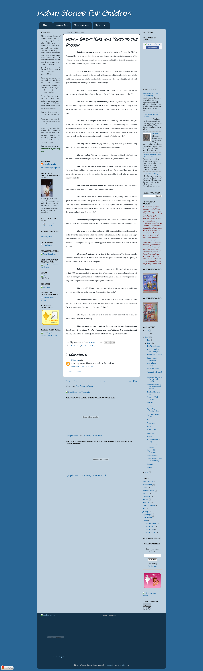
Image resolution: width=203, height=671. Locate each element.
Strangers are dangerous (152, 359)
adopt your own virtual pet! (56, 657)
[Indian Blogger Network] (152, 587)
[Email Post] (100, 342)
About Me (62, 25)
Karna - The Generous (151, 451)
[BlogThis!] (107, 342)
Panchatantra (147, 517)
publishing (87, 435)
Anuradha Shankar (50, 164)
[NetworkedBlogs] (152, 44)
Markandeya (151, 430)
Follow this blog (152, 47)
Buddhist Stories (148, 490)
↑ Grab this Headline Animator (51, 226)
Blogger (125, 665)
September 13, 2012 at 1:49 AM (82, 366)
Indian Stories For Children (84, 13)
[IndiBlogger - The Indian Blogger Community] (50, 324)
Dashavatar (146, 496)
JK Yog (93, 346)
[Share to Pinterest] (114, 342)
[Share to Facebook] (111, 342)
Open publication (72, 435)
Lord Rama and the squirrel (151, 116)
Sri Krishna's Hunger (151, 174)
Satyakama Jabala (153, 369)
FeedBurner (152, 566)
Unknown (75, 360)
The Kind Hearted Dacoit (153, 393)
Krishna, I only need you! (154, 373)
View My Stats (46, 237)
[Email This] (105, 342)
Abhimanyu (151, 423)
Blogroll (101, 25)
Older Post (131, 381)
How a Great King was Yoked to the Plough (154, 387)
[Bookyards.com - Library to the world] (48, 615)
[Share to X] (109, 342)
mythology (147, 514)
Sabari (149, 426)
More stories (97, 435)
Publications (81, 25)
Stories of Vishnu (149, 532)
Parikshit (150, 403)
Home (46, 25)
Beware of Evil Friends (152, 398)
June (149, 343)
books (145, 488)
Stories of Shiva (148, 529)
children (145, 493)
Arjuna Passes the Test (153, 415)
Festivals (145, 499)
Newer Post (72, 381)
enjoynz (108, 665)
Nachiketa (150, 420)
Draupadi (150, 433)
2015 (147, 330)
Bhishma (150, 464)
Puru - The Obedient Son (153, 410)
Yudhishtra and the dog (153, 440)
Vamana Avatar (152, 455)
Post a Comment (75, 371)
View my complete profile (50, 168)
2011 (147, 334)
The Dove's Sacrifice (154, 355)
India (144, 508)
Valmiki (149, 467)
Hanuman (155, 134)
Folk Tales (85, 346)
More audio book (99, 475)
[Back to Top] (7, 667)
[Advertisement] (50, 384)
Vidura (149, 436)
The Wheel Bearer (153, 346)
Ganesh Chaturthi (149, 505)
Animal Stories (148, 482)
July (148, 340)
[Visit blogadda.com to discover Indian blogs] (50, 335)
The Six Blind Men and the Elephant (152, 156)
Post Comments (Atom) (84, 386)
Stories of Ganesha (149, 523)
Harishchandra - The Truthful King (150, 95)
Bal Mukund (75, 346)
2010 (147, 337)
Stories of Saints (148, 526)
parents (145, 520)
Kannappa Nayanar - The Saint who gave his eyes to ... (154, 379)
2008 (147, 472)
